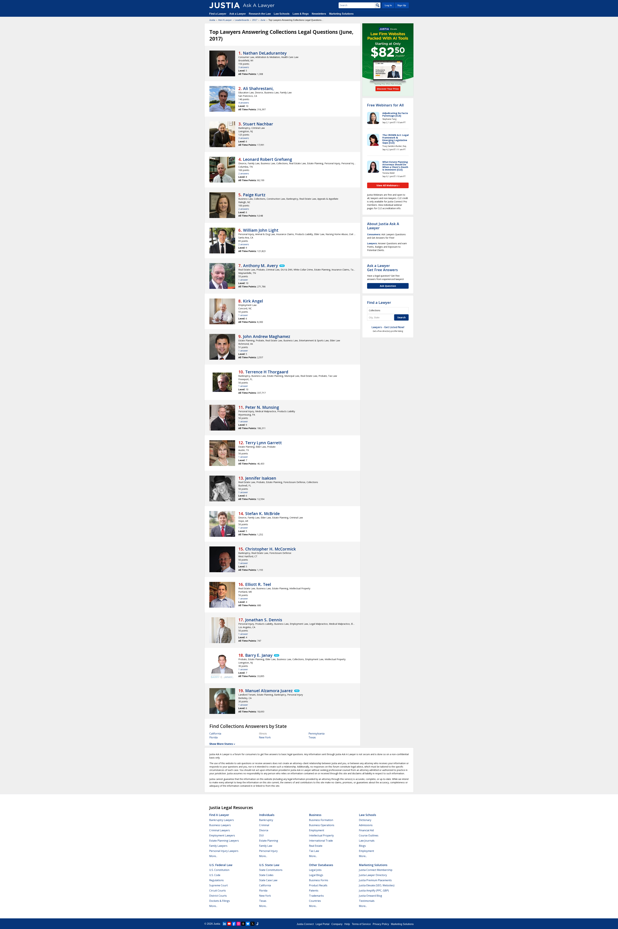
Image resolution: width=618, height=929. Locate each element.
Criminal (264, 825)
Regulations (216, 880)
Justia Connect (305, 924)
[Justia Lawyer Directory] (257, 924)
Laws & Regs (301, 13)
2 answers (243, 173)
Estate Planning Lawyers (224, 840)
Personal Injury (268, 851)
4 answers (243, 102)
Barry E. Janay (258, 655)
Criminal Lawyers (219, 830)
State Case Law (268, 880)
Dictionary (365, 820)
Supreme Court (218, 885)
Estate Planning (268, 840)
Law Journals (367, 840)
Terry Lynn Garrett (263, 442)
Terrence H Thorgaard (266, 371)
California (215, 733)
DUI (261, 835)
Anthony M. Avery (260, 265)
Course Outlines (368, 835)
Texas (312, 737)
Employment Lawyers (222, 835)
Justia (212, 20)
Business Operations (321, 825)
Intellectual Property (321, 835)
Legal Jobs (315, 870)
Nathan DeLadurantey (264, 53)
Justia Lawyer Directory (373, 875)
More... (213, 856)
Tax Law (314, 851)
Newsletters (319, 13)
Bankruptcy (266, 820)
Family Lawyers (218, 846)
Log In (388, 5)
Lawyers (372, 243)
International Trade (321, 840)
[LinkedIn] (224, 924)
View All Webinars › (387, 185)
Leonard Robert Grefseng (267, 159)
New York (265, 737)
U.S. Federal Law (220, 865)
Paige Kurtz (254, 194)
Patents (313, 890)
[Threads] (243, 924)
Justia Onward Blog (370, 895)
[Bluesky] (248, 924)
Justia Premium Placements (375, 880)
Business (315, 815)
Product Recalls (318, 885)
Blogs (362, 846)
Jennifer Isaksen (260, 478)
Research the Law (260, 13)
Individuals (266, 815)
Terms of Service (361, 924)
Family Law (265, 846)
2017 (254, 20)
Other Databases (321, 865)
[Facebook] (234, 924)
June (262, 20)
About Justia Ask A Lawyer (383, 225)
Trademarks (316, 895)
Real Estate (315, 846)
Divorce (263, 830)
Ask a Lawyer (237, 13)
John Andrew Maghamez (266, 336)
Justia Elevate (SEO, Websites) (376, 885)
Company (336, 924)
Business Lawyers (220, 825)
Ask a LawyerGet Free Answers (382, 267)
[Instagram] (238, 924)
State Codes (266, 875)
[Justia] (224, 5)
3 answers (243, 67)
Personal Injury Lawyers (223, 851)
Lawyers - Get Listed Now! (388, 327)
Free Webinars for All (385, 105)
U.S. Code (214, 875)
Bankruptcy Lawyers (221, 820)
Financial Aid (366, 830)
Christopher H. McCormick (270, 549)
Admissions (366, 825)
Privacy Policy (381, 924)
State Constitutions (270, 870)
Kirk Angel (253, 301)
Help (347, 924)
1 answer (243, 279)
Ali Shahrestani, (258, 88)
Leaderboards (242, 20)
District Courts (218, 895)
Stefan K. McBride (262, 513)
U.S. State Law (269, 865)
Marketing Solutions (341, 13)
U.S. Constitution (219, 870)
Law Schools (282, 13)
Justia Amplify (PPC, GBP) (374, 890)
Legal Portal (322, 924)
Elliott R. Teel (258, 584)
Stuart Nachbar (258, 124)
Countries (315, 901)
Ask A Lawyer (225, 20)
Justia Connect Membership (375, 870)
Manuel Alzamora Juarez (269, 690)
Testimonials (367, 901)
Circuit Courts (217, 890)
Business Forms (318, 880)
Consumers (373, 234)
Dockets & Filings (219, 901)
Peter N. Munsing (262, 407)
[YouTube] (229, 924)
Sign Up (401, 5)
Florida (213, 737)
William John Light (260, 230)
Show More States (221, 744)
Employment (316, 830)
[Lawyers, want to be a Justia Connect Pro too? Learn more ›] (282, 265)
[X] (252, 924)
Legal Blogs (316, 875)
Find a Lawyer (217, 13)
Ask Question (388, 285)
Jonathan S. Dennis (263, 619)
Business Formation (321, 820)
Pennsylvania (316, 733)
